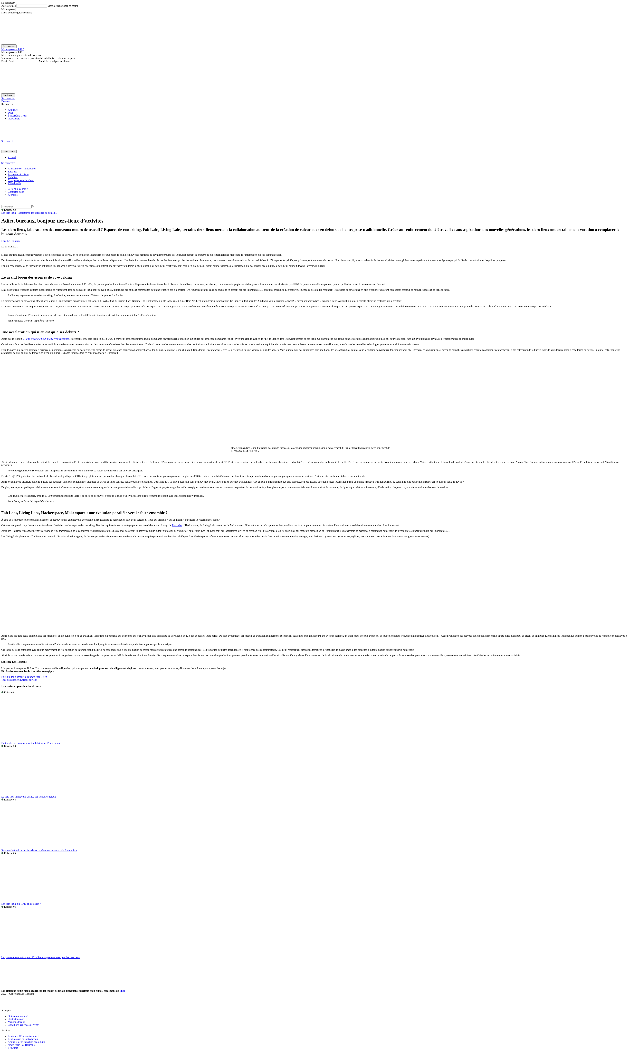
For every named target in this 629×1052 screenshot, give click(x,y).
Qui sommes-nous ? (18, 1016)
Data (10, 112)
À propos (13, 194)
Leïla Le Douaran (10, 241)
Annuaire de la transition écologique (26, 1042)
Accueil (12, 157)
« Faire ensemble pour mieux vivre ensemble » (47, 338)
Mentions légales (16, 1022)
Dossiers (5, 101)
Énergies (12, 171)
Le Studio (13, 1047)
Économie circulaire (18, 174)
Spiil (122, 990)
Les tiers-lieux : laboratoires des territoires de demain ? (29, 212)
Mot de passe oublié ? (12, 49)
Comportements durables (21, 180)
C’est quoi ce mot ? (18, 188)
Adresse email (8, 5)
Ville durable (14, 183)
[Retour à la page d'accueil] (25, 138)
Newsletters (14, 118)
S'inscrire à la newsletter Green (31, 676)
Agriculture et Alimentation (22, 168)
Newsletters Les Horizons (21, 1044)
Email (4, 61)
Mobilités (13, 177)
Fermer (12, 151)
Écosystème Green (17, 115)
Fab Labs (177, 525)
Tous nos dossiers (10, 679)
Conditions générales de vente (23, 1024)
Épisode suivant (28, 679)
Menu (5, 151)
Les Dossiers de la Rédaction (23, 1039)
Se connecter (8, 98)
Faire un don (7, 676)
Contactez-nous (16, 191)
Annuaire (13, 109)
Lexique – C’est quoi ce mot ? (23, 1036)
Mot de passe (8, 9)
